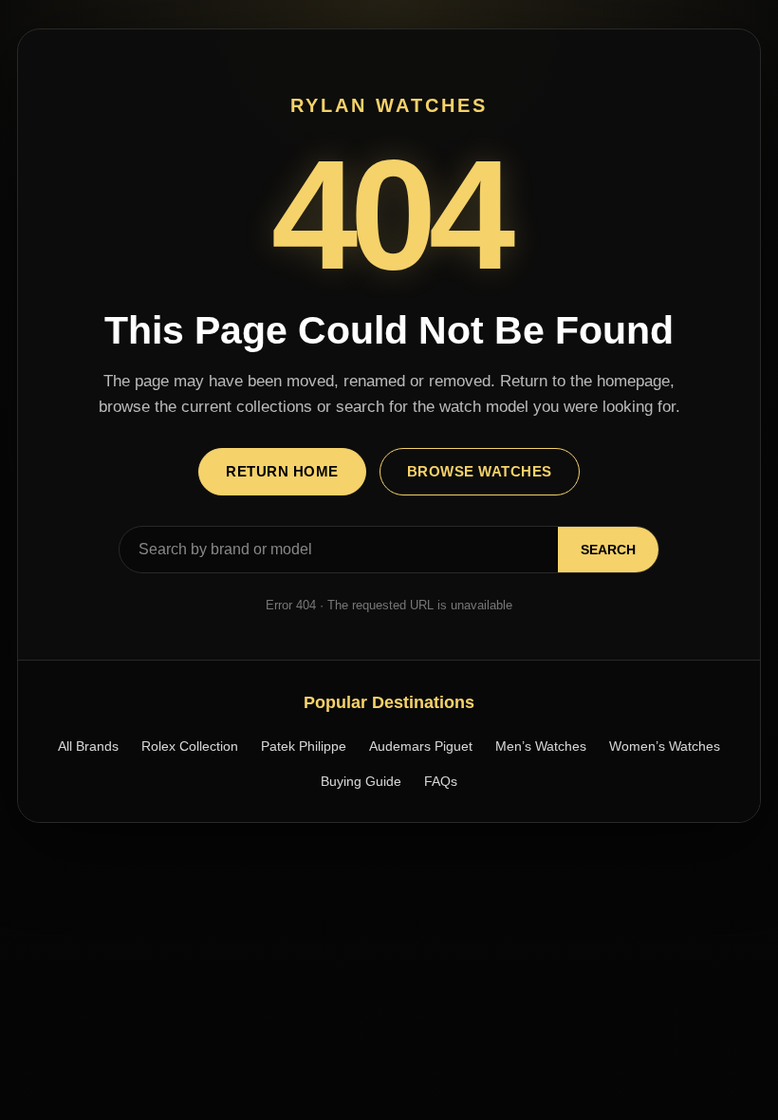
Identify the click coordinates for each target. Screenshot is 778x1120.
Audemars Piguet (420, 746)
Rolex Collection (189, 746)
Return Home (282, 471)
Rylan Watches (389, 105)
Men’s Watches (540, 746)
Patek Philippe (303, 746)
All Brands (88, 746)
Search (608, 549)
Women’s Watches (664, 746)
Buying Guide (361, 781)
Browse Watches (479, 471)
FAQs (440, 781)
